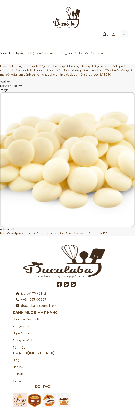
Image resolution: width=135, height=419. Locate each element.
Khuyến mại (21, 326)
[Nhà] (66, 17)
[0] (104, 33)
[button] (113, 34)
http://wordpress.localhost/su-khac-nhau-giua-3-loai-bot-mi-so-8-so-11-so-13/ (53, 233)
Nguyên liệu (21, 333)
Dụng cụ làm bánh (26, 319)
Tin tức (17, 381)
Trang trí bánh (23, 340)
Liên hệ (18, 367)
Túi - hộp (19, 347)
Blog (16, 360)
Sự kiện (18, 374)
